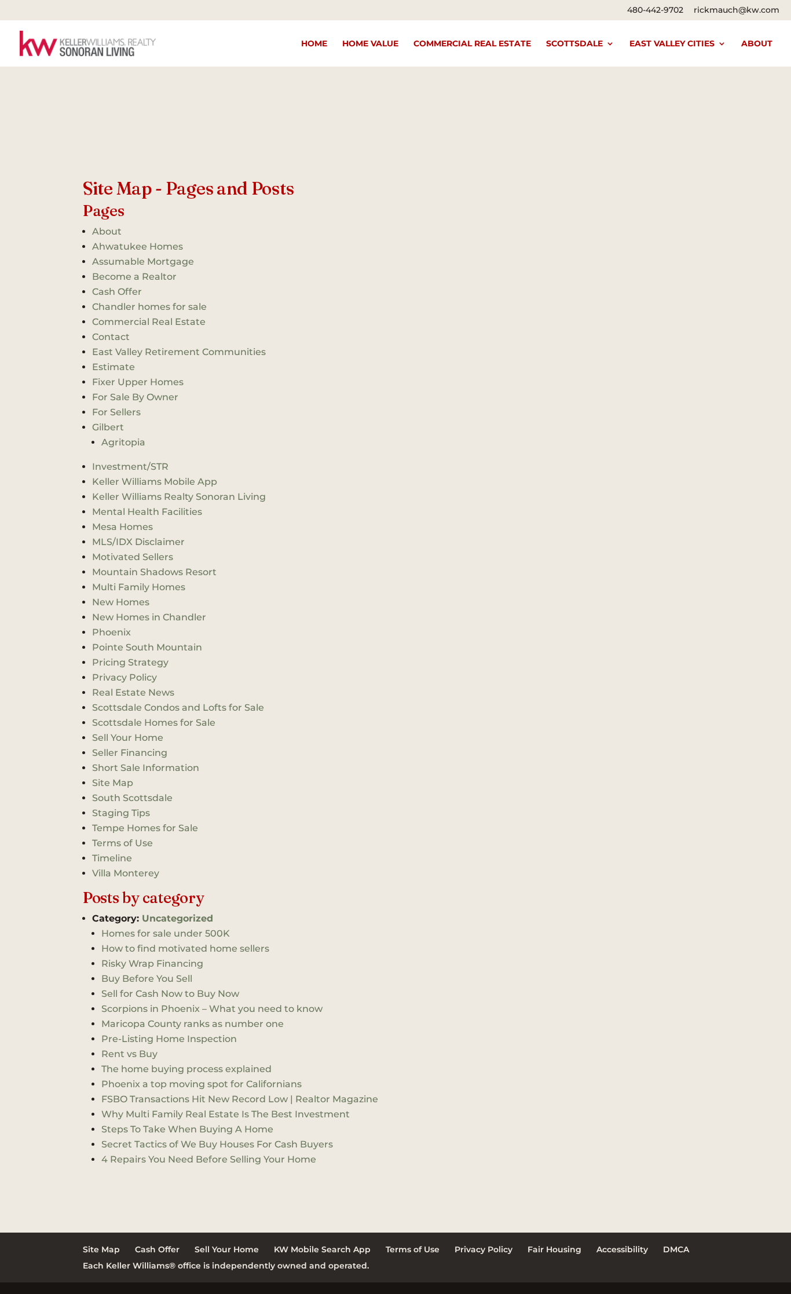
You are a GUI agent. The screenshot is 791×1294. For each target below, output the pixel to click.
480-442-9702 (655, 10)
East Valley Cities (672, 44)
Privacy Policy (124, 677)
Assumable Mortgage (143, 261)
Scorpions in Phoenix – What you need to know (212, 1008)
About (756, 44)
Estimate (113, 366)
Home (314, 44)
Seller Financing (129, 752)
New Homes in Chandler (149, 617)
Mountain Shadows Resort (154, 571)
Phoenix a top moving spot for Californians (201, 1084)
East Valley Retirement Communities (179, 351)
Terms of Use (122, 843)
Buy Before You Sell (146, 978)
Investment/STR (130, 466)
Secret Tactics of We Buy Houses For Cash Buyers (217, 1144)
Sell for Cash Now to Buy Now (170, 993)
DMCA (676, 1249)
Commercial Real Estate (472, 44)
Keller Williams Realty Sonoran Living (179, 496)
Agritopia (123, 442)
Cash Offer (117, 291)
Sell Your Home (127, 737)
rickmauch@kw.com (736, 10)
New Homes (120, 602)
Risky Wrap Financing (152, 963)
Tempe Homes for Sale (145, 828)
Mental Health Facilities (147, 511)
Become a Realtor (134, 276)
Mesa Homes (122, 526)
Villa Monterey (125, 873)
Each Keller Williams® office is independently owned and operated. (226, 1265)
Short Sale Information (145, 767)
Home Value (370, 44)
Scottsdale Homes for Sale (153, 722)
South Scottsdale (132, 797)
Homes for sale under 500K (165, 933)
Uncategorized (177, 918)
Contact (111, 336)
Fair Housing (554, 1249)
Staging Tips (121, 812)
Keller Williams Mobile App (154, 481)
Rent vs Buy (129, 1053)
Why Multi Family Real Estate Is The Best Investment (225, 1114)
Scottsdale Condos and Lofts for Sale (178, 707)
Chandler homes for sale (149, 306)
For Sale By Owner (135, 397)
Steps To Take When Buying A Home (187, 1129)
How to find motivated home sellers (185, 948)
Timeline (112, 858)
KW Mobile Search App (322, 1249)
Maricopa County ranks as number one (192, 1023)
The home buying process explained (186, 1068)
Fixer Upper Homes (138, 382)
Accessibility (622, 1249)
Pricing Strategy (130, 662)
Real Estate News (133, 692)
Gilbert (108, 427)
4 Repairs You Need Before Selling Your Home (208, 1159)
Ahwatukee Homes (137, 246)
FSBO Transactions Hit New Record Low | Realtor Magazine (239, 1099)
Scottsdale (574, 44)
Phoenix (111, 632)
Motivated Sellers (132, 556)
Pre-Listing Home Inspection (169, 1038)
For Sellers (116, 412)
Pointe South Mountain (147, 647)
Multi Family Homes (138, 587)
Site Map (112, 782)
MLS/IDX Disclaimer (138, 541)
